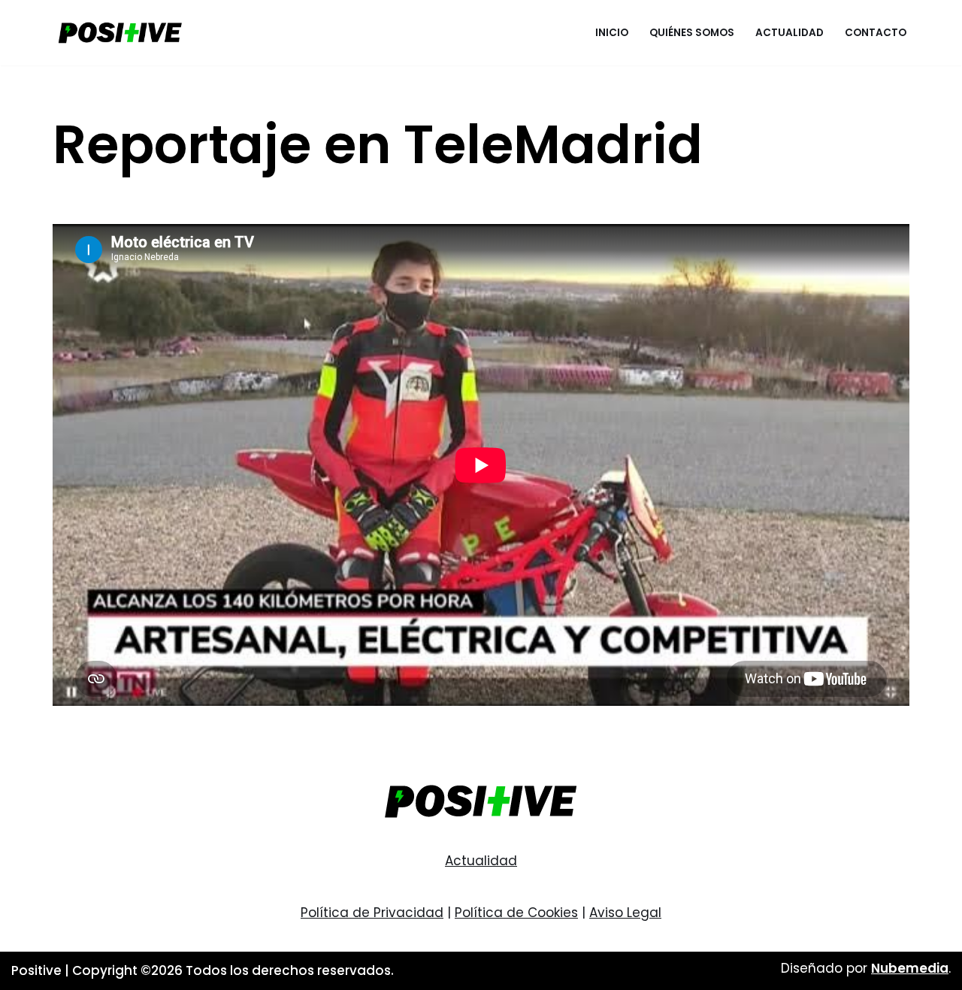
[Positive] (120, 33)
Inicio (611, 33)
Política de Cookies (516, 913)
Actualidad (789, 33)
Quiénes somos (691, 33)
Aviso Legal (625, 913)
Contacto (875, 33)
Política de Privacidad (372, 913)
